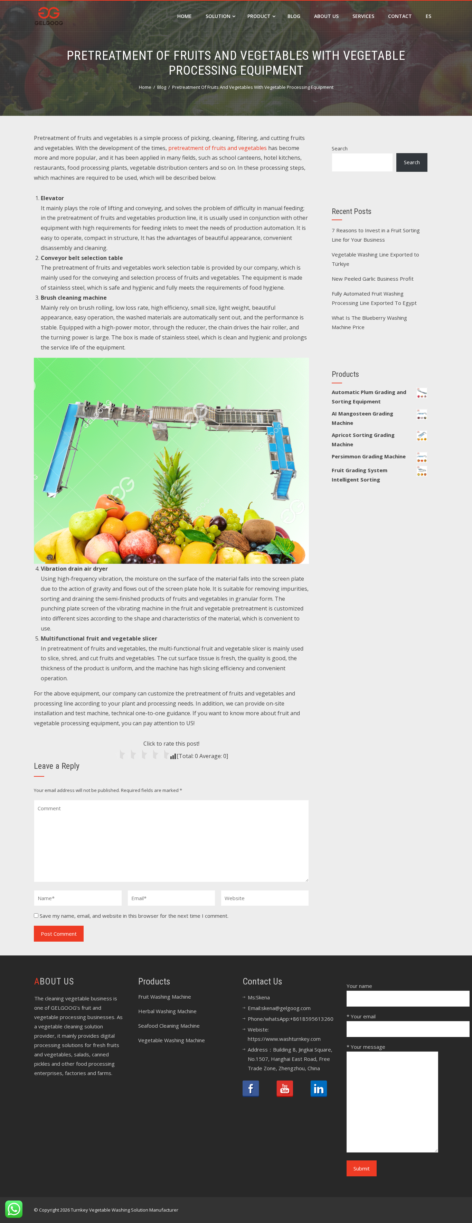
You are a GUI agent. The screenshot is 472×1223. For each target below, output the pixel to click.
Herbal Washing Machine (167, 1011)
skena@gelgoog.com (286, 1008)
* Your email (361, 1016)
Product (259, 16)
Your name (359, 985)
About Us (326, 16)
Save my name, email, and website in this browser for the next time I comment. (134, 915)
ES (428, 16)
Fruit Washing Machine (164, 996)
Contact (400, 16)
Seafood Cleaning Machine (169, 1025)
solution (218, 16)
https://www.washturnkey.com (284, 1038)
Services (363, 16)
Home (184, 16)
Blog (293, 16)
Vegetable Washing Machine (171, 1040)
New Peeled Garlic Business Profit (373, 278)
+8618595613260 (311, 1018)
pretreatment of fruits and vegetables (217, 148)
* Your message (366, 1046)
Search (340, 148)
